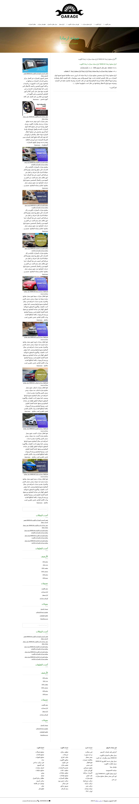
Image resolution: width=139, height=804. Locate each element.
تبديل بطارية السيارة (52, 24)
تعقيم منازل (64, 765)
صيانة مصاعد (88, 789)
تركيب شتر (89, 786)
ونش (42, 773)
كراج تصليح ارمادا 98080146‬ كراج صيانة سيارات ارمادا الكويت (98, 64)
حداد (42, 760)
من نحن (114, 779)
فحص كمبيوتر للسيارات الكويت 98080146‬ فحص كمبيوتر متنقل (35, 74)
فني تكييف (65, 762)
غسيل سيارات (40, 768)
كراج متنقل (61, 24)
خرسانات (65, 755)
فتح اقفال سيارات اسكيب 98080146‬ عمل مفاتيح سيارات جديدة (35, 384)
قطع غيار (41, 789)
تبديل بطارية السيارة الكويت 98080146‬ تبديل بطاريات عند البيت (106, 756)
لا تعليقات (67, 71)
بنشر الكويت (108, 24)
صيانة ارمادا (92, 71)
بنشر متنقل (89, 757)
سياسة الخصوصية (111, 770)
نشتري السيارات (63, 768)
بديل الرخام (64, 789)
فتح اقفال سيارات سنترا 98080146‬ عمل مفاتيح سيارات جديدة (36, 475)
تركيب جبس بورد (63, 781)
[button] (104, 24)
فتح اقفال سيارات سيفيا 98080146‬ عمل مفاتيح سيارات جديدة (36, 292)
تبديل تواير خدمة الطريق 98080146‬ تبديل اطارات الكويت (106, 762)
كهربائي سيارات (44, 598)
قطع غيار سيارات (42, 24)
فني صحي (89, 765)
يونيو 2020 (45, 578)
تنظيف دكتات (64, 770)
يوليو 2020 (45, 574)
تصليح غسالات (39, 752)
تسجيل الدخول (44, 609)
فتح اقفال (89, 762)
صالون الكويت (64, 760)
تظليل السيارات (32, 24)
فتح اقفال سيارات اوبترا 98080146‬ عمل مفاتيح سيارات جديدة (36, 338)
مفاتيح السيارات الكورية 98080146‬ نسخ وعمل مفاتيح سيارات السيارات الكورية (36, 206)
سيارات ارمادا (100, 71)
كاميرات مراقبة (87, 773)
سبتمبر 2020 (44, 571)
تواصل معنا (113, 767)
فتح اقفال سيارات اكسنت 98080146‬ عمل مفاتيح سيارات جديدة (35, 430)
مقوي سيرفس (88, 768)
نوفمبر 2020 (45, 568)
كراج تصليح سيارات (87, 24)
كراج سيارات (84, 68)
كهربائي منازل (88, 770)
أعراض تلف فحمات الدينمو (108, 752)
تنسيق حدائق (64, 786)
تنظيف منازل (64, 752)
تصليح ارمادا (108, 71)
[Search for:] (35, 509)
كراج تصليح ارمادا (76, 71)
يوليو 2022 (45, 561)
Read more (36, 99)
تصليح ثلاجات (40, 755)
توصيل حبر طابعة (39, 783)
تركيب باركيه (88, 783)
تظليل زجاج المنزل (38, 778)
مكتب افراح (64, 757)
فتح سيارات (88, 778)
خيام (43, 786)
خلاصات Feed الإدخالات (42, 612)
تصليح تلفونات (40, 757)
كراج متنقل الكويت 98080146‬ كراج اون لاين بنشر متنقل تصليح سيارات (106, 775)
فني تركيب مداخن (38, 762)
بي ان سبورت (88, 755)
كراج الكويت (98, 24)
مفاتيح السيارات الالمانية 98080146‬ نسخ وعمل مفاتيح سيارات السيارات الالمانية (36, 163)
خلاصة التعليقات (44, 615)
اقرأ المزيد (113, 87)
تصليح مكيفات (40, 770)
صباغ (42, 776)
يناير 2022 (45, 565)
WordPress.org (44, 619)
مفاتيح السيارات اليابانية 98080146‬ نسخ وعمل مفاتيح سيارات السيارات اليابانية (36, 249)
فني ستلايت (88, 752)
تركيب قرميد (40, 781)
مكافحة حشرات (87, 760)
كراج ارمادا (85, 71)
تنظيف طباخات (63, 773)
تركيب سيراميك (87, 781)
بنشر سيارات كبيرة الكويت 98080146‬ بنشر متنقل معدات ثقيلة (35, 118)
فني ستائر (65, 783)
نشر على (100, 68)
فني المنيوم (40, 765)
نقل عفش (89, 776)
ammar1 (110, 68)
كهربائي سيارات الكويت (73, 24)
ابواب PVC (89, 791)
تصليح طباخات (64, 776)
